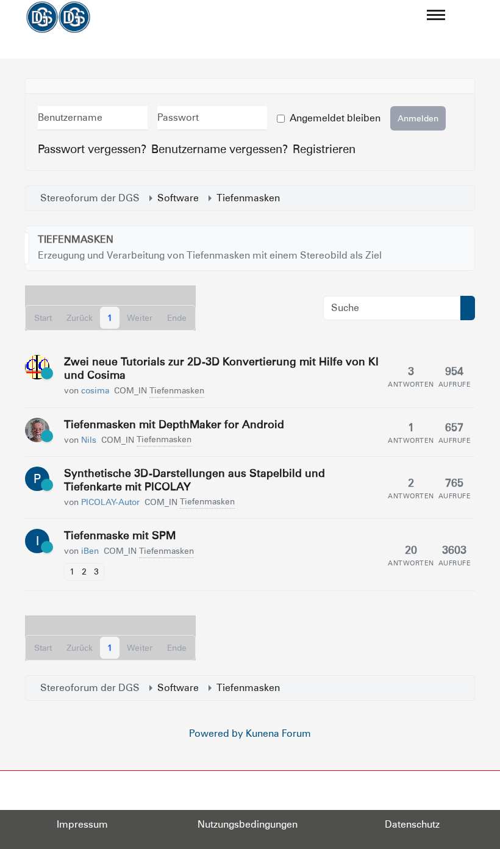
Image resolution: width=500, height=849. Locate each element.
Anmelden (418, 118)
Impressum (82, 824)
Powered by (216, 733)
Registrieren (324, 149)
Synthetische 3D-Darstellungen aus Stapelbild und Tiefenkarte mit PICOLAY (194, 480)
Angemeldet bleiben (335, 118)
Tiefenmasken (75, 239)
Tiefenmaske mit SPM (120, 535)
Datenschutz (412, 824)
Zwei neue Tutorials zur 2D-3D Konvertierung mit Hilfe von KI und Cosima (221, 368)
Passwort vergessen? (92, 149)
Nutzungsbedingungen (248, 824)
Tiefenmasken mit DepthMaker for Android (174, 424)
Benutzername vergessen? (219, 149)
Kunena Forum (278, 733)
